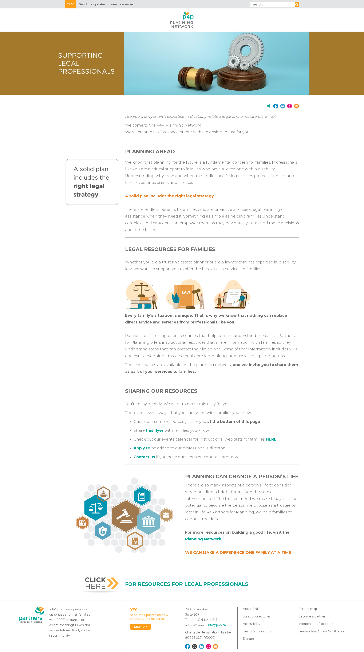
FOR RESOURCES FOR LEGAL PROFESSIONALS (186, 584)
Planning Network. (204, 539)
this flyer (154, 430)
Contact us (144, 457)
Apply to (142, 448)
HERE (271, 439)
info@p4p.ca (216, 625)
